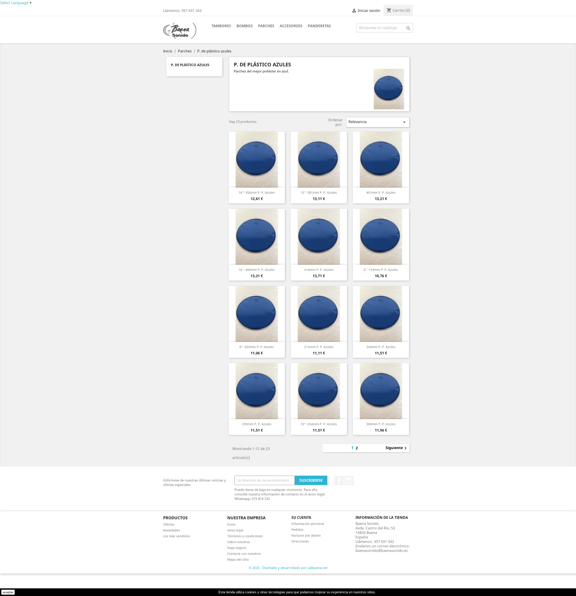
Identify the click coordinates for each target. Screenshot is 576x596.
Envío (231, 524)
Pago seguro (236, 548)
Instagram (348, 480)
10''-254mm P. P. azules (319, 424)
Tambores (221, 25)
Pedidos (297, 529)
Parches (266, 25)
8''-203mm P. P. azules (256, 347)
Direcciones (300, 541)
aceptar (8, 592)
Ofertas (168, 524)
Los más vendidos (176, 536)
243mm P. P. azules (381, 347)
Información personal (307, 524)
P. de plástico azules (190, 65)
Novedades (171, 530)
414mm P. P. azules (318, 270)
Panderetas (319, 25)
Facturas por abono (306, 535)
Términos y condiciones (245, 536)
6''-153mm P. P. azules (381, 270)
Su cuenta (301, 517)
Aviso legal (235, 530)
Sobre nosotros (238, 542)
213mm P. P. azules (318, 347)
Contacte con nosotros (244, 553)
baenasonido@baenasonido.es (382, 550)
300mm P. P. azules (381, 424)
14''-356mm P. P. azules (256, 192)
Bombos (244, 25)
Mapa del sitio (238, 559)
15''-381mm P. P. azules (319, 192)
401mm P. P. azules (381, 192)
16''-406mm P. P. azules (256, 270)
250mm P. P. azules (256, 424)
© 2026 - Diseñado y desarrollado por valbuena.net (288, 567)
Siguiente (397, 448)
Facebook (339, 480)
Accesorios (291, 25)
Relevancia (378, 122)
